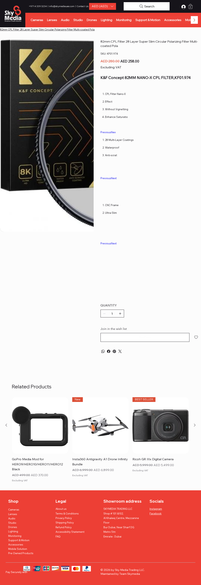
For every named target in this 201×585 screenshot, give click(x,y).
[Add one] (120, 313)
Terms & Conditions (67, 513)
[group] (100, 440)
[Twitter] (120, 351)
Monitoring (14, 535)
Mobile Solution (17, 548)
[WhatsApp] (102, 351)
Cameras (13, 509)
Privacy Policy (64, 518)
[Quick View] (40, 425)
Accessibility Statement (70, 531)
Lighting (13, 531)
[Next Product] (194, 425)
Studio (12, 522)
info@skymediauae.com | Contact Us (68, 6)
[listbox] (102, 6)
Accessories (15, 544)
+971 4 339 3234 (38, 6)
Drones (12, 527)
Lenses (12, 514)
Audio (11, 518)
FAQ (58, 536)
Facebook (156, 513)
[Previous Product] (6, 425)
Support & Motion (18, 540)
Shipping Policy (65, 522)
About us (61, 508)
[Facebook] (108, 351)
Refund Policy (64, 527)
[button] (102, 6)
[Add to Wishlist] (196, 337)
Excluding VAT (20, 480)
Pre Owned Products (20, 553)
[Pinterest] (114, 351)
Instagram (156, 508)
